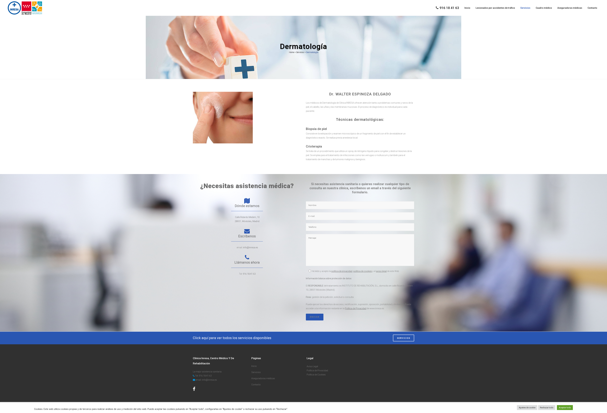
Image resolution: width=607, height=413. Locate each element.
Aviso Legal (312, 366)
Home (291, 52)
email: (198, 380)
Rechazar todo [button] (546, 407)
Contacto (256, 384)
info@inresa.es (250, 247)
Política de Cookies (316, 374)
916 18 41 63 (249, 274)
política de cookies (362, 271)
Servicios (300, 52)
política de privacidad (341, 271)
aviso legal (381, 271)
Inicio (254, 366)
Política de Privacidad (355, 308)
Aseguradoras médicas (263, 378)
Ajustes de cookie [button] (527, 407)
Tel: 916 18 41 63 (203, 375)
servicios (403, 338)
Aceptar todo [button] (565, 407)
